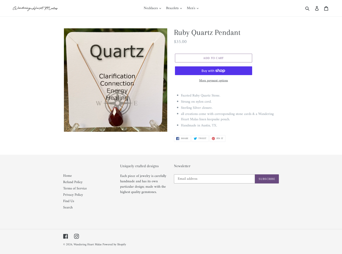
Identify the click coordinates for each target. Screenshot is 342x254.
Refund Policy (73, 182)
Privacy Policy (73, 195)
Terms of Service (75, 188)
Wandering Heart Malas (88, 244)
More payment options (213, 80)
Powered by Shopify (114, 244)
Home (67, 176)
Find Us (68, 201)
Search (68, 207)
